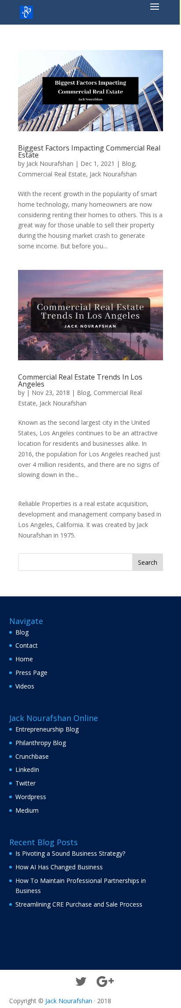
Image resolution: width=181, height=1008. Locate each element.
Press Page (31, 672)
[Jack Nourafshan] (26, 11)
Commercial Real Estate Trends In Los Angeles (80, 380)
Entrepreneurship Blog (47, 729)
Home (24, 659)
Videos (24, 686)
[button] (155, 12)
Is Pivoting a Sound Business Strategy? (70, 853)
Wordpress (30, 797)
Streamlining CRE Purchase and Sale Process (78, 904)
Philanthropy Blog (40, 743)
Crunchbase (32, 756)
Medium (27, 810)
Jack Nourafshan (49, 163)
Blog (128, 163)
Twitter (25, 783)
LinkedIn (27, 769)
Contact (26, 645)
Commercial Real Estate (52, 174)
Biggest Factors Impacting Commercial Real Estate (89, 151)
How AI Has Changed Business (59, 867)
